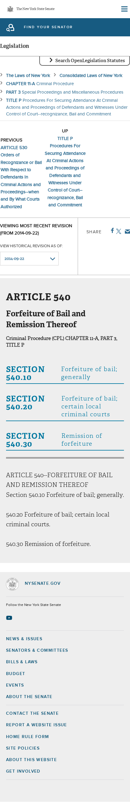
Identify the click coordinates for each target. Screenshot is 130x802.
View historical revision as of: (31, 246)
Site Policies (23, 748)
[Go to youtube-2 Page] (10, 618)
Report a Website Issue (36, 725)
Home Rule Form (27, 737)
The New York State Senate (35, 9)
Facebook (111, 231)
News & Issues (24, 639)
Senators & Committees (37, 650)
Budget (15, 674)
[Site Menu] (124, 9)
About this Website (31, 760)
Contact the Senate (32, 713)
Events (15, 685)
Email (126, 231)
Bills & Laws (22, 662)
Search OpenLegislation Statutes (90, 61)
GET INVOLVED (23, 771)
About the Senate (29, 697)
